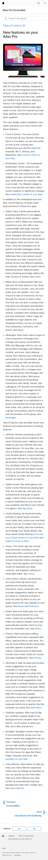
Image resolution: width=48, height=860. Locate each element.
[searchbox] (24, 18)
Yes (19, 829)
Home (31, 573)
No (34, 829)
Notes (38, 628)
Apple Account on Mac (17, 541)
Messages (10, 417)
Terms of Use (6, 855)
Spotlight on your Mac (16, 759)
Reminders (36, 707)
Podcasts (33, 606)
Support (11, 836)
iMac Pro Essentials (14, 10)
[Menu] (45, 3)
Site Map (17, 855)
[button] (38, 3)
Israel (4, 848)
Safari (38, 276)
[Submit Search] (6, 18)
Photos (37, 657)
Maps (20, 330)
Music (21, 606)
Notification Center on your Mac (26, 194)
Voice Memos (17, 788)
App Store (27, 508)
